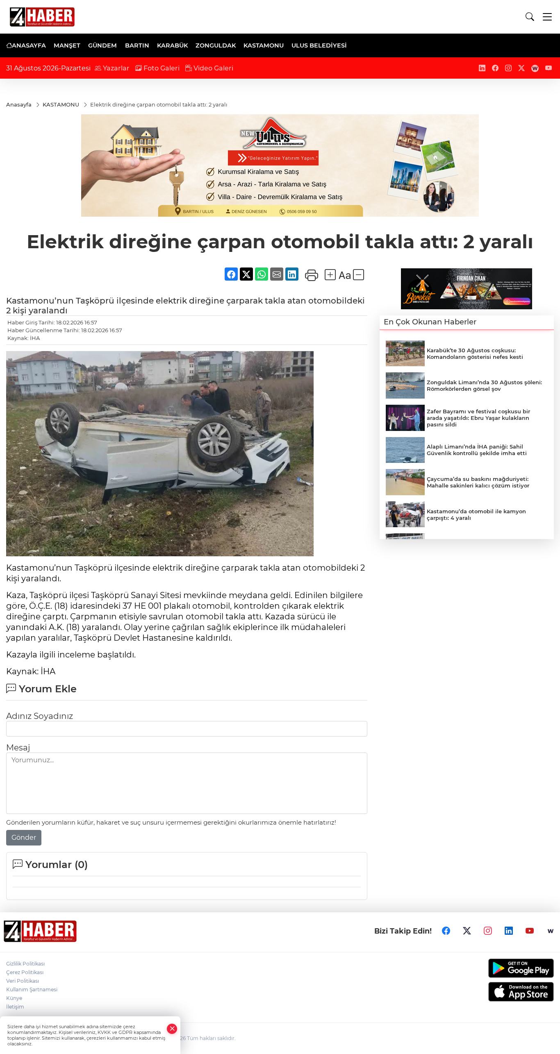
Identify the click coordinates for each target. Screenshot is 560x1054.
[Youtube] (529, 931)
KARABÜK (172, 45)
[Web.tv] (550, 931)
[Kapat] (172, 1029)
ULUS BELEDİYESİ (319, 45)
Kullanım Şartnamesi (31, 989)
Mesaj (18, 748)
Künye (14, 998)
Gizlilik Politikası (25, 964)
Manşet (67, 45)
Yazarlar (115, 68)
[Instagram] (488, 931)
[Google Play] (490, 968)
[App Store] (490, 992)
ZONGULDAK (216, 45)
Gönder (23, 837)
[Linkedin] (509, 931)
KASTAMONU (264, 45)
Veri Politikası (22, 981)
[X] (467, 931)
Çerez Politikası (24, 972)
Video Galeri (212, 68)
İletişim (15, 1007)
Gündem (102, 45)
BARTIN (137, 45)
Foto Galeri (161, 68)
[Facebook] (446, 931)
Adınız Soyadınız (39, 716)
